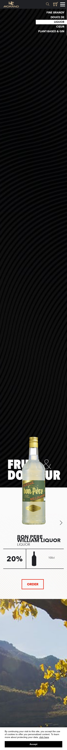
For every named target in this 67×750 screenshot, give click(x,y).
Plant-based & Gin (51, 31)
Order (32, 584)
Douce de (57, 17)
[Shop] (55, 4)
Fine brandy (55, 12)
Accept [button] (33, 744)
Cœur (60, 26)
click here (44, 737)
